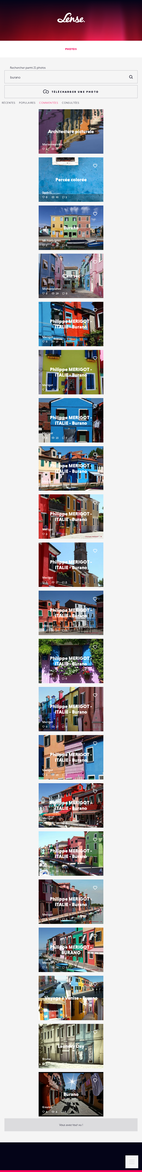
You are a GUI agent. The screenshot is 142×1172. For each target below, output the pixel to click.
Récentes (8, 102)
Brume (46, 1059)
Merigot (47, 336)
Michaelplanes (51, 240)
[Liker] (95, 117)
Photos (71, 49)
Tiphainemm (50, 1010)
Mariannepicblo (52, 144)
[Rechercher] (131, 76)
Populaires (27, 102)
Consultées (70, 102)
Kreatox (47, 1107)
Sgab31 (47, 192)
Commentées (48, 102)
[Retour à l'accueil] (71, 18)
